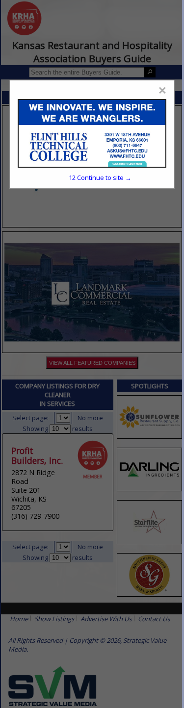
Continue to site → (100, 177)
